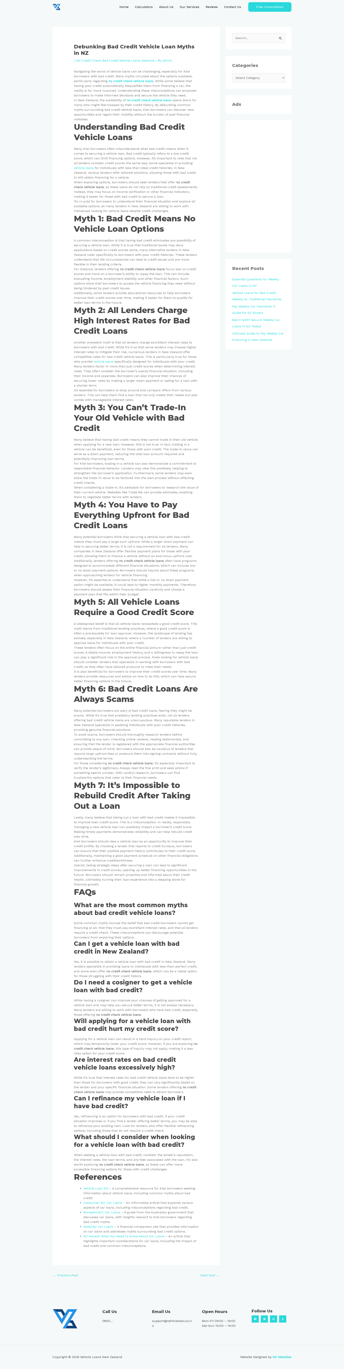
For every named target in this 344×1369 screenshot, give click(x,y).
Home (124, 7)
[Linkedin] (264, 1319)
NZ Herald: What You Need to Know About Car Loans (123, 1236)
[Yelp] (282, 1319)
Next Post (209, 1275)
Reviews (212, 7)
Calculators (144, 7)
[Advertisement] (258, 186)
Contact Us (232, 7)
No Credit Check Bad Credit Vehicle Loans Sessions (115, 60)
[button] (269, 7)
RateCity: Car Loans (98, 1227)
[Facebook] (255, 1319)
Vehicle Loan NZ (95, 1188)
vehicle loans (84, 168)
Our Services (189, 7)
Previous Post (65, 1275)
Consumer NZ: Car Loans (102, 1203)
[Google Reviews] (273, 1319)
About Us (166, 7)
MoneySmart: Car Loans (101, 1212)
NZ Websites (282, 1357)
